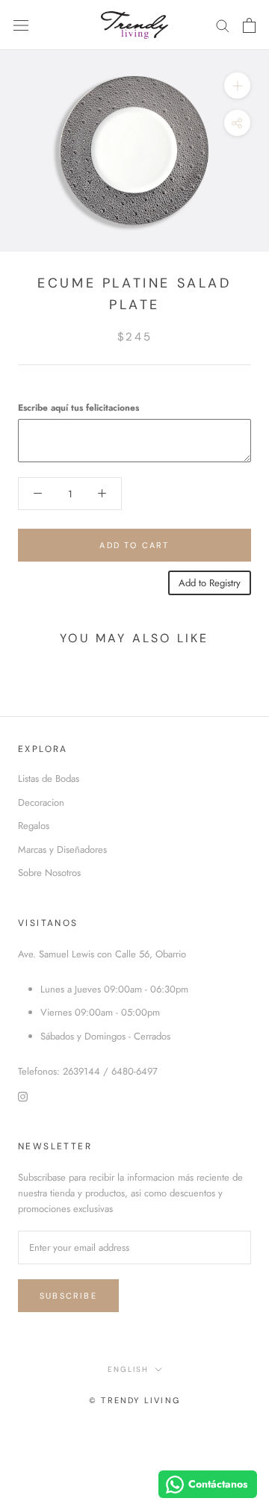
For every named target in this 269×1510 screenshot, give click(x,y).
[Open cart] (249, 25)
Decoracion (41, 802)
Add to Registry (210, 583)
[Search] (222, 25)
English (128, 1369)
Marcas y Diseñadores (62, 849)
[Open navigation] (20, 25)
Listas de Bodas (48, 778)
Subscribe (68, 1295)
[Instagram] (23, 1095)
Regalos (33, 825)
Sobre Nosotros (49, 873)
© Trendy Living (134, 1400)
